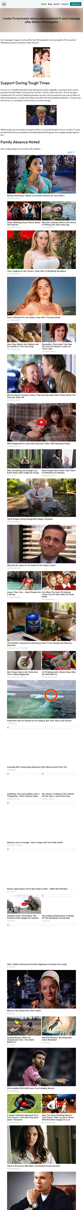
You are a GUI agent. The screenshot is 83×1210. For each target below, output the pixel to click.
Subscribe (76, 4)
